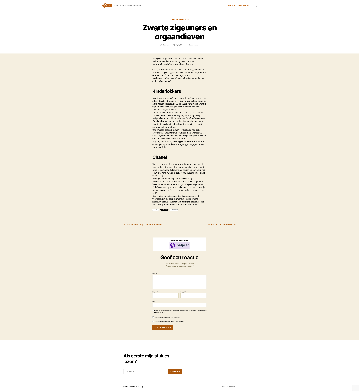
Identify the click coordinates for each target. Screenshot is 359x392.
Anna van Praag (136, 387)
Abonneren (175, 371)
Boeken (230, 5)
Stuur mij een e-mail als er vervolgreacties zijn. (169, 317)
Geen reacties (194, 45)
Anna (168, 45)
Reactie (155, 273)
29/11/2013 (179, 45)
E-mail (183, 292)
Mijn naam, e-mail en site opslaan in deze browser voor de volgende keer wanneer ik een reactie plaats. (180, 311)
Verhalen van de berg (179, 19)
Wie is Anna (242, 5)
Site (153, 301)
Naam (155, 292)
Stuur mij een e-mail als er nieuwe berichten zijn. (169, 321)
